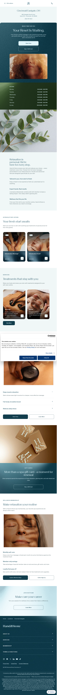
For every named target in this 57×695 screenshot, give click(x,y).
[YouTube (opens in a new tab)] (17, 659)
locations (10, 618)
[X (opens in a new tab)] (10, 659)
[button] (28, 391)
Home (4, 618)
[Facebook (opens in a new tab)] (7, 659)
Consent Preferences (23, 663)
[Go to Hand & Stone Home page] (28, 3)
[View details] (22, 258)
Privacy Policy (6, 663)
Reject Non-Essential (28, 357)
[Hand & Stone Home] (9, 626)
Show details (49, 353)
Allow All (46, 357)
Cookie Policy (14, 663)
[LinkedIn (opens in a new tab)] (14, 659)
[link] (14, 247)
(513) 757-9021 (28, 19)
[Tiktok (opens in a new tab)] (20, 659)
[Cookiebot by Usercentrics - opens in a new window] (48, 336)
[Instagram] (4, 659)
